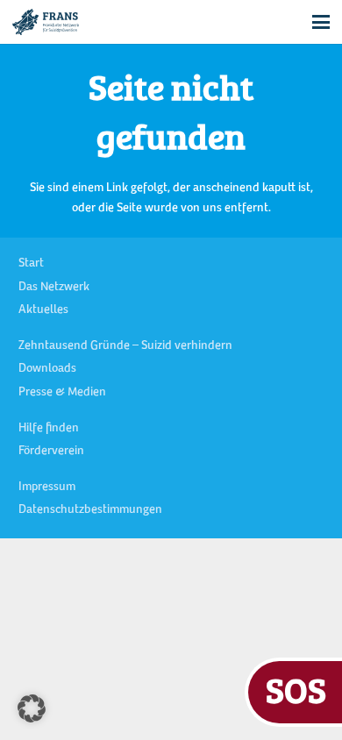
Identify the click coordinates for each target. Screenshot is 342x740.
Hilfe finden (48, 429)
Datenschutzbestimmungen (90, 510)
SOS (296, 689)
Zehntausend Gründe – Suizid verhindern (125, 346)
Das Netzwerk (53, 287)
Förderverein (51, 451)
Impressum (46, 487)
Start (31, 264)
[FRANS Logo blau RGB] (45, 22)
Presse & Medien (62, 393)
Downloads (47, 369)
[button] (321, 22)
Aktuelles (43, 310)
